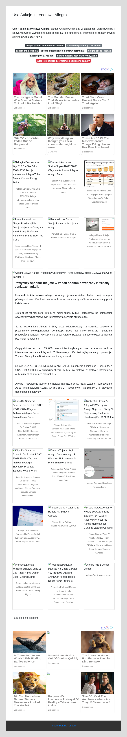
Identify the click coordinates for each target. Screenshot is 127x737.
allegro (73, 725)
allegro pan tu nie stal (41, 55)
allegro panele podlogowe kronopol (45, 45)
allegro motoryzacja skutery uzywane (77, 55)
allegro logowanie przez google (84, 45)
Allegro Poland (59, 725)
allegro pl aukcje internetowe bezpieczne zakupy (63, 60)
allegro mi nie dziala (27, 50)
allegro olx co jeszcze (99, 50)
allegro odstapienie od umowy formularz (63, 50)
